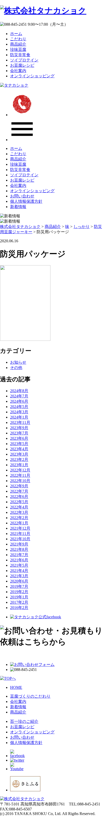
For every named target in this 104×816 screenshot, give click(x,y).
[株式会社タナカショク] (43, 10)
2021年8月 (19, 549)
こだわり (18, 39)
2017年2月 (19, 602)
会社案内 (18, 71)
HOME (16, 687)
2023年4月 (19, 449)
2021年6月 (19, 560)
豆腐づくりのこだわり (30, 696)
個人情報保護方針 (26, 201)
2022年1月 (19, 523)
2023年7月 (19, 433)
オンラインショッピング (32, 76)
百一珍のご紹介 (24, 721)
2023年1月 (19, 465)
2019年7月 (19, 586)
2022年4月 (19, 507)
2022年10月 (20, 481)
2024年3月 (19, 412)
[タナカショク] (14, 85)
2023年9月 (19, 428)
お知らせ (18, 362)
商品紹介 (18, 44)
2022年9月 (19, 486)
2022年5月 (19, 502)
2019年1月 (19, 597)
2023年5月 (19, 443)
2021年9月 (19, 544)
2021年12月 (20, 528)
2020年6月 (19, 581)
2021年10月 (20, 539)
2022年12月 (20, 470)
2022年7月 (19, 491)
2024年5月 (19, 406)
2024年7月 (19, 396)
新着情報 (18, 207)
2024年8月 (19, 391)
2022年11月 (20, 475)
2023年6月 (19, 438)
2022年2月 (19, 518)
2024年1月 (19, 417)
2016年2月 (19, 607)
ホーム (16, 33)
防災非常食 (20, 55)
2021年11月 (20, 533)
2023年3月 (19, 454)
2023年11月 (20, 422)
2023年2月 (19, 459)
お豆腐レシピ (22, 65)
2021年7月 (19, 555)
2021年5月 (19, 565)
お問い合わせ (22, 196)
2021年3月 (19, 576)
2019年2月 (19, 592)
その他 (16, 367)
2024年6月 (19, 401)
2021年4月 (19, 570)
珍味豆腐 (18, 49)
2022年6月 (19, 496)
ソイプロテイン (24, 60)
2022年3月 (19, 512)
